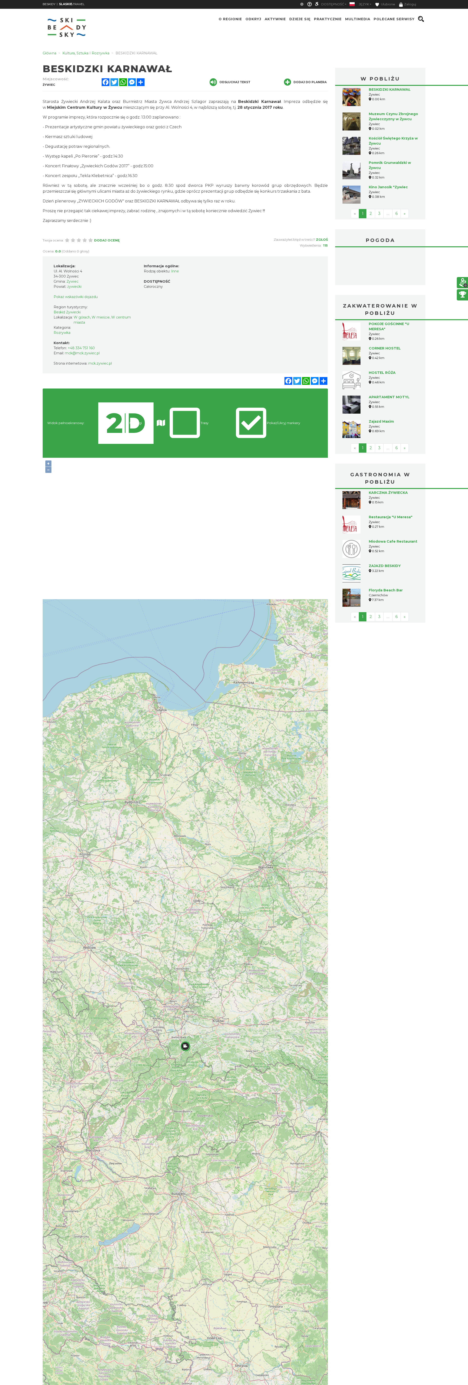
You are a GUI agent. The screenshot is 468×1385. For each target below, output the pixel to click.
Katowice (380, 267)
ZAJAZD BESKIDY (385, 566)
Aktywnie (275, 19)
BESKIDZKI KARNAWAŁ (389, 89)
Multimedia (357, 19)
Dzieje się (300, 19)
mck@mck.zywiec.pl (82, 353)
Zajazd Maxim (381, 421)
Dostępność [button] (332, 4)
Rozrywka (62, 332)
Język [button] (364, 4)
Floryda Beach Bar (386, 590)
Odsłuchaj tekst (234, 82)
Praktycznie (328, 19)
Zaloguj (410, 4)
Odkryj (253, 19)
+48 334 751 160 (81, 348)
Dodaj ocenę (107, 240)
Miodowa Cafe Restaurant (393, 541)
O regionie (230, 19)
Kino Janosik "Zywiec (388, 187)
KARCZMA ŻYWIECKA (388, 492)
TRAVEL (72, 4)
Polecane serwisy (394, 19)
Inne (175, 271)
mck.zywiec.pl (100, 363)
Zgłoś (322, 239)
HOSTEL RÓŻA (382, 372)
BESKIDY (49, 4)
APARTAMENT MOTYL (389, 397)
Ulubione (387, 4)
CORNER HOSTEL (385, 348)
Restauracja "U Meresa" (390, 517)
